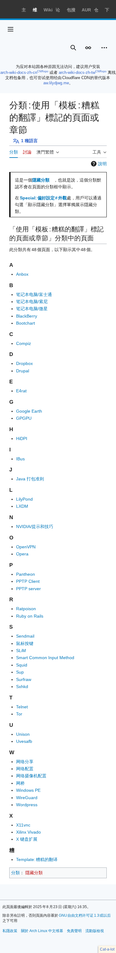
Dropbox (24, 363)
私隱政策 (9, 931)
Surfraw (23, 679)
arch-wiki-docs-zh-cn (18, 72)
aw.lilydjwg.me (56, 83)
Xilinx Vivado (28, 832)
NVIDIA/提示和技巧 (34, 526)
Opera (22, 553)
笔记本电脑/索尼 (32, 301)
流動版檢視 (94, 931)
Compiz (23, 343)
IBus (20, 458)
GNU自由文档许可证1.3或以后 (85, 915)
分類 (15, 872)
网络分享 (24, 761)
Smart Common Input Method (45, 657)
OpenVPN (26, 546)
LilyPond (24, 499)
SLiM (21, 650)
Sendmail (25, 636)
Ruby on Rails (29, 616)
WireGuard (26, 797)
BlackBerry (26, 316)
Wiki (48, 9)
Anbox (22, 274)
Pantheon (25, 574)
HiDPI (21, 438)
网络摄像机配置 (31, 775)
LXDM (22, 506)
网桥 (20, 783)
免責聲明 (74, 931)
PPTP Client (28, 581)
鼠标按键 (24, 643)
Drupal (22, 370)
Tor (19, 713)
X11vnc (23, 825)
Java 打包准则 (30, 478)
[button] (10, 29)
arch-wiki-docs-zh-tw (77, 72)
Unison (23, 734)
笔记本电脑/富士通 (34, 294)
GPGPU (24, 418)
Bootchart (25, 323)
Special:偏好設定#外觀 (43, 197)
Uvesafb (24, 741)
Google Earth (29, 411)
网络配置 (24, 768)
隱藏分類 (40, 180)
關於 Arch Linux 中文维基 (42, 931)
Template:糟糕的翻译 (37, 859)
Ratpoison (26, 608)
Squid (21, 665)
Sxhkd (22, 686)
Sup (20, 672)
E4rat (21, 390)
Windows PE (28, 790)
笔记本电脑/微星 (32, 308)
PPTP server (28, 588)
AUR (86, 9)
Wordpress (26, 804)
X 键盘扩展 (26, 839)
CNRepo (42, 71)
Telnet (22, 706)
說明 (102, 163)
